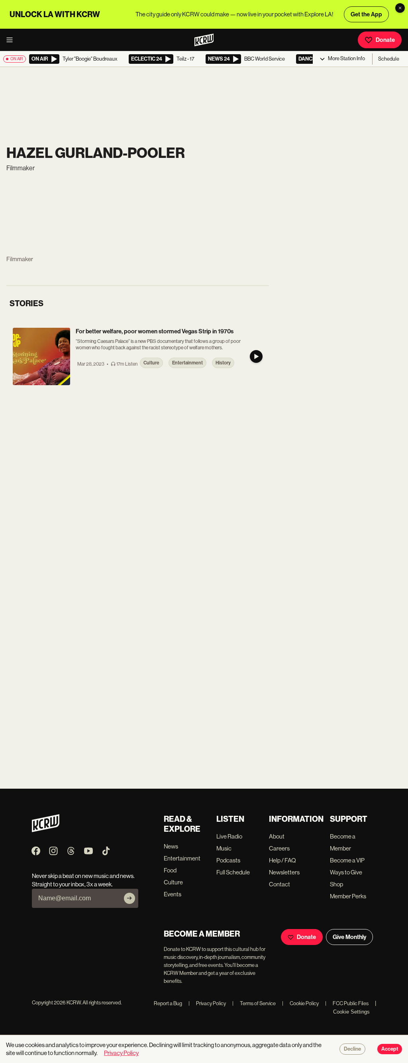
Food (170, 870)
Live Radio (229, 836)
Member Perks (348, 896)
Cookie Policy (300, 1003)
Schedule (388, 59)
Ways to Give (346, 872)
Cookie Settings (351, 1012)
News (171, 846)
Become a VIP (347, 860)
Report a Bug (168, 1003)
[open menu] (12, 40)
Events (172, 894)
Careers (279, 848)
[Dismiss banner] (400, 8)
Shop (336, 884)
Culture (173, 882)
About (276, 836)
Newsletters (284, 872)
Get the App (366, 14)
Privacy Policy (207, 1003)
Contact (279, 884)
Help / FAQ (282, 860)
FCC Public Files (347, 1003)
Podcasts (228, 860)
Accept (389, 1049)
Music (223, 848)
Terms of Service (254, 1003)
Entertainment (182, 858)
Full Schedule (233, 872)
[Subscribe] (129, 898)
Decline (352, 1049)
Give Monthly (349, 937)
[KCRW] (45, 830)
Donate (385, 39)
